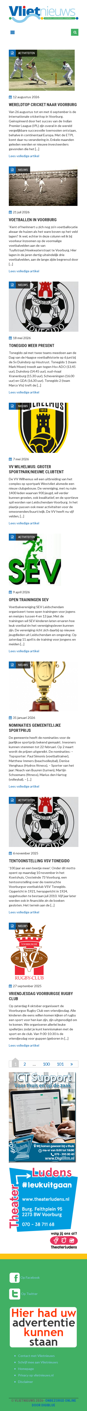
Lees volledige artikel (24, 156)
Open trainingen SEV (28, 599)
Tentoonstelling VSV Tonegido (39, 860)
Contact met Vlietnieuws (36, 1356)
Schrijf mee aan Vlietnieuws (38, 1362)
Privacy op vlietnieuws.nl (36, 1375)
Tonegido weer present (31, 345)
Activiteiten (26, 53)
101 (60, 1064)
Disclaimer (25, 1382)
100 (46, 1064)
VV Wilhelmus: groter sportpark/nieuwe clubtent (36, 469)
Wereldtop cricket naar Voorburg (43, 104)
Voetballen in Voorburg (33, 219)
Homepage (26, 1369)
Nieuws (23, 170)
